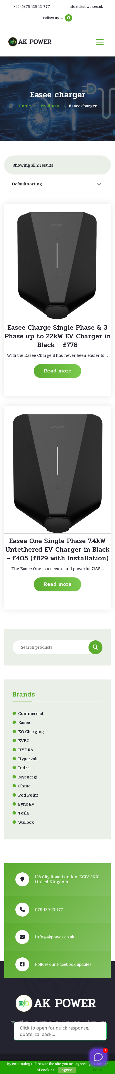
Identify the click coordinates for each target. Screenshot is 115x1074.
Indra (24, 768)
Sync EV (26, 804)
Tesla (23, 813)
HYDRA (25, 750)
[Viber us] (98, 1057)
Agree (66, 1070)
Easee (24, 722)
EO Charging (31, 732)
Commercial (30, 713)
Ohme (24, 786)
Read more (57, 371)
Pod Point (28, 795)
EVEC (23, 740)
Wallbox (26, 822)
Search (95, 647)
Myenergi (27, 777)
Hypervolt (28, 759)
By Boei (98, 1070)
